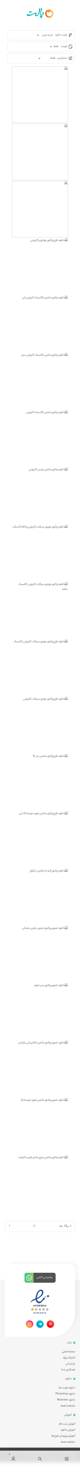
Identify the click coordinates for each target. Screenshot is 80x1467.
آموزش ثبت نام (67, 1424)
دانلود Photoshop (65, 1394)
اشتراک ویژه (69, 1358)
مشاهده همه (67, 1406)
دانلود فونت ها (67, 1388)
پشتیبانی (70, 1364)
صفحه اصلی (68, 1352)
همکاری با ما (68, 1370)
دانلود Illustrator (66, 1400)
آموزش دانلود (67, 1430)
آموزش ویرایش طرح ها (63, 1436)
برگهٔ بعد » (65, 1226)
